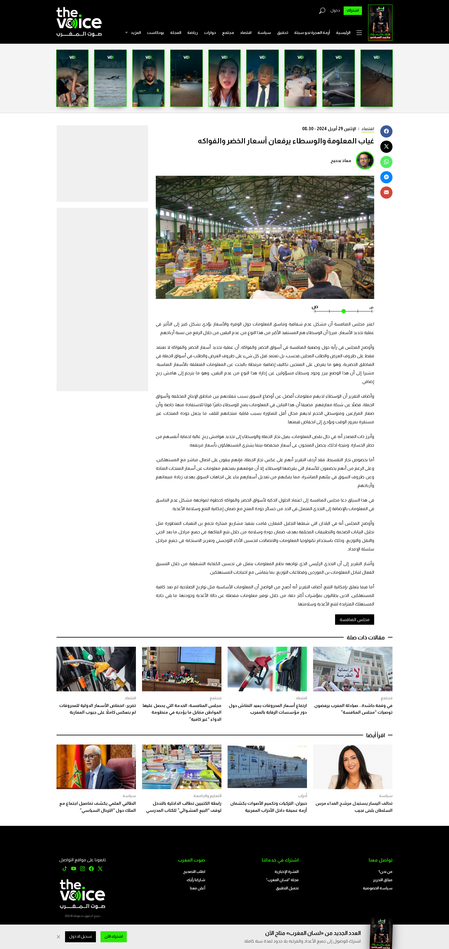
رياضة (192, 32)
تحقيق (282, 32)
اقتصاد (245, 32)
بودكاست (155, 32)
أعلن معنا (197, 888)
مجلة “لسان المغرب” (282, 880)
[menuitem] (343, 33)
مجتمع (228, 32)
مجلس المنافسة (355, 619)
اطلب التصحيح (194, 872)
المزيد (136, 32)
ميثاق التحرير (382, 880)
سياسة (264, 32)
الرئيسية (343, 32)
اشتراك (353, 10)
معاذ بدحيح (340, 160)
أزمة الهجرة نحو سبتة (312, 32)
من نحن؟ (385, 872)
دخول (335, 10)
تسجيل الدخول (80, 936)
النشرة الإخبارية (287, 872)
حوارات (210, 32)
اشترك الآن (113, 936)
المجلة (175, 32)
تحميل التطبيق (287, 888)
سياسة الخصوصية (377, 888)
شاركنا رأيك (196, 880)
